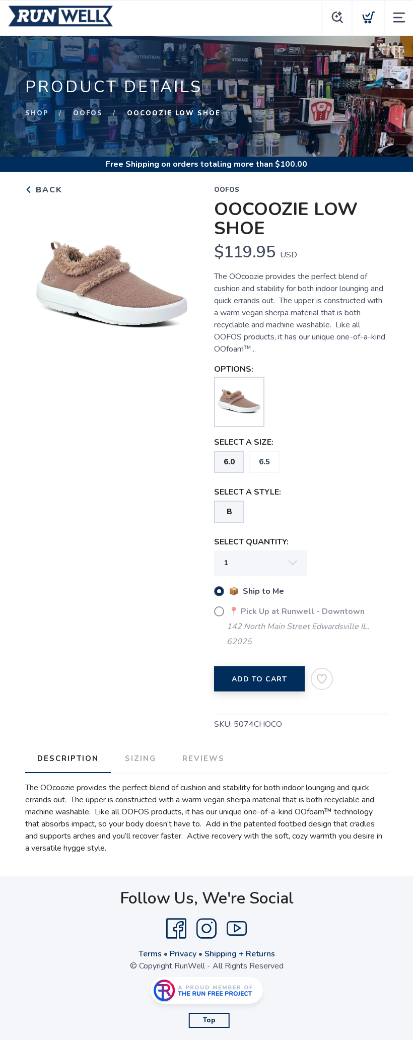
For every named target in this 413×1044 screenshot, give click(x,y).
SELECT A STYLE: (247, 492)
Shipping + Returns (239, 953)
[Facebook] (176, 929)
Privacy (183, 953)
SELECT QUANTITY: (251, 541)
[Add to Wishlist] (322, 679)
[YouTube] (237, 929)
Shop (37, 113)
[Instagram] (206, 929)
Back (47, 189)
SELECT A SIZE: (243, 442)
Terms (150, 953)
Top (209, 1020)
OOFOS (88, 113)
